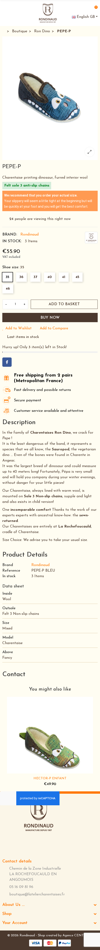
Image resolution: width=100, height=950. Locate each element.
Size (5, 623)
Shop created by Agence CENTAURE (65, 935)
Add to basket (64, 304)
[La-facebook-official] (30, 843)
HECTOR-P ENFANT (50, 778)
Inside (7, 594)
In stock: (11, 241)
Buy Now (50, 318)
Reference (11, 571)
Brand (7, 565)
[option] (50, 98)
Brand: (9, 234)
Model (7, 637)
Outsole (9, 608)
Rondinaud (29, 234)
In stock (9, 576)
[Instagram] (45, 844)
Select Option (35, 771)
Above (7, 652)
